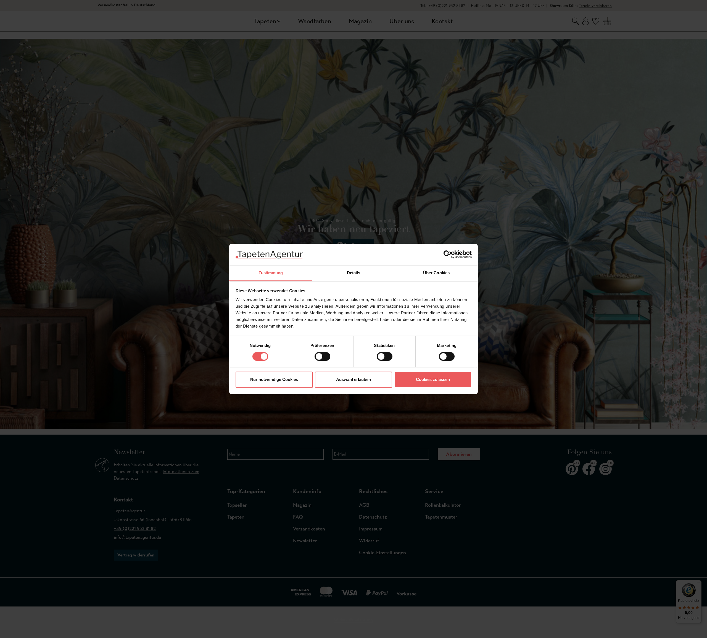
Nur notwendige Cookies (274, 379)
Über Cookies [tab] (436, 272)
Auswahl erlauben (353, 379)
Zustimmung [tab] (270, 272)
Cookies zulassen (433, 379)
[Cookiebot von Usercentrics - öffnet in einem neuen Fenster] (447, 254)
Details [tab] (353, 272)
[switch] (322, 356)
